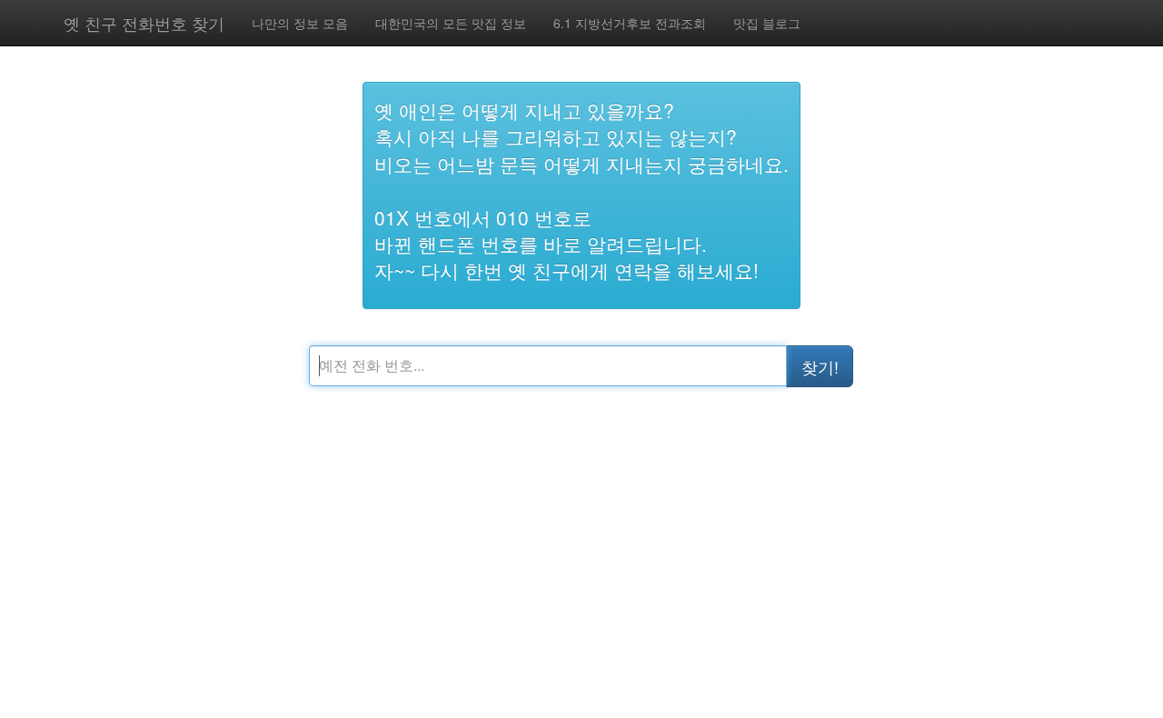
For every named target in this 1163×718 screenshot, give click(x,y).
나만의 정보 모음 (300, 23)
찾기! (820, 366)
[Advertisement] (609, 581)
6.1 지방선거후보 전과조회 (629, 23)
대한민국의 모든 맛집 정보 (450, 23)
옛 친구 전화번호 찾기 (144, 23)
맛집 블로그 (766, 23)
